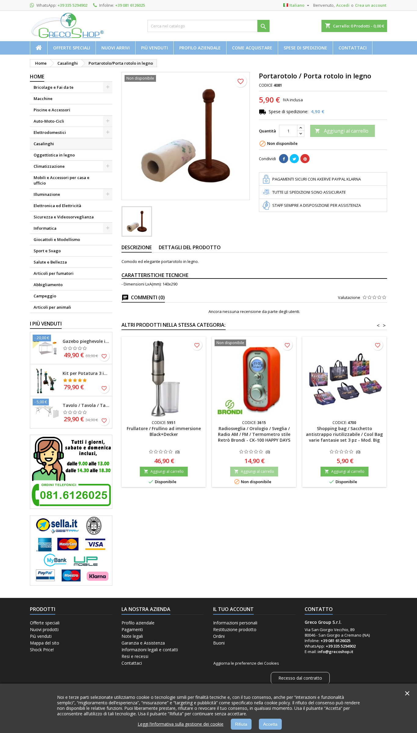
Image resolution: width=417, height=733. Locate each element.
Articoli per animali (52, 307)
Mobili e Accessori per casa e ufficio (61, 180)
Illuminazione (47, 194)
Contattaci (353, 48)
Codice (266, 85)
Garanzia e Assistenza (143, 643)
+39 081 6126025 (130, 5)
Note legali (132, 636)
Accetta (270, 724)
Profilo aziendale (200, 48)
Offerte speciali (71, 48)
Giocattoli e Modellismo (57, 239)
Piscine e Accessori (52, 110)
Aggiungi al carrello (341, 131)
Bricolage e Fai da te (54, 87)
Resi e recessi (134, 656)
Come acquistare (252, 48)
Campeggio (45, 296)
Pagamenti (132, 629)
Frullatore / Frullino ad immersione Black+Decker (164, 431)
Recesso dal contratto (300, 678)
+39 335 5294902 (72, 5)
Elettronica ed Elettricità (57, 205)
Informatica (45, 228)
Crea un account (370, 5)
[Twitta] (294, 158)
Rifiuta (241, 724)
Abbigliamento (48, 284)
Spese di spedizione (305, 48)
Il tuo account (233, 609)
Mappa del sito (44, 643)
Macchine (43, 98)
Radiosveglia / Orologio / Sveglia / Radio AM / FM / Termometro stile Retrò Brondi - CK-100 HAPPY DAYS (254, 434)
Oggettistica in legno (54, 155)
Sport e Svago (47, 250)
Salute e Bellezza (50, 262)
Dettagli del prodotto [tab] (190, 247)
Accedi (343, 5)
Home (37, 76)
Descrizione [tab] (136, 247)
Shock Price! (42, 649)
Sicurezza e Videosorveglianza (64, 217)
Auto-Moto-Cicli (49, 121)
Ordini (219, 636)
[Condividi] (283, 158)
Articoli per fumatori (54, 273)
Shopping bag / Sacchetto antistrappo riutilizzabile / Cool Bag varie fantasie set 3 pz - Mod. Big (344, 434)
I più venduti (46, 323)
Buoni (219, 643)
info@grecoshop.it (335, 651)
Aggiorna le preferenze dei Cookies (246, 663)
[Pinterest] (305, 158)
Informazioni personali (235, 623)
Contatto (319, 609)
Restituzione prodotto (234, 629)
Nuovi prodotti (44, 629)
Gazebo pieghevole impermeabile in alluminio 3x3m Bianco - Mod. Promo (86, 341)
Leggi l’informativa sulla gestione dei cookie (180, 724)
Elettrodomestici (50, 132)
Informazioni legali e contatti (149, 649)
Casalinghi (44, 143)
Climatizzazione (49, 166)
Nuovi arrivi (115, 48)
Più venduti (154, 48)
